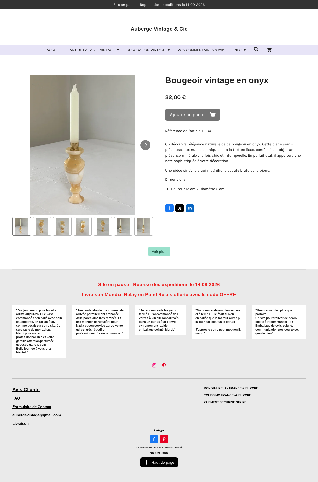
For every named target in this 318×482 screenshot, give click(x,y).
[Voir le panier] (269, 50)
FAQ (16, 398)
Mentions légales (159, 452)
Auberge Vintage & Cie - (163, 447)
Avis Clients (26, 389)
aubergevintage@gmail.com (36, 415)
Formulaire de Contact (31, 407)
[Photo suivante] (145, 145)
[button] (21, 226)
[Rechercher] (256, 49)
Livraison (20, 423)
